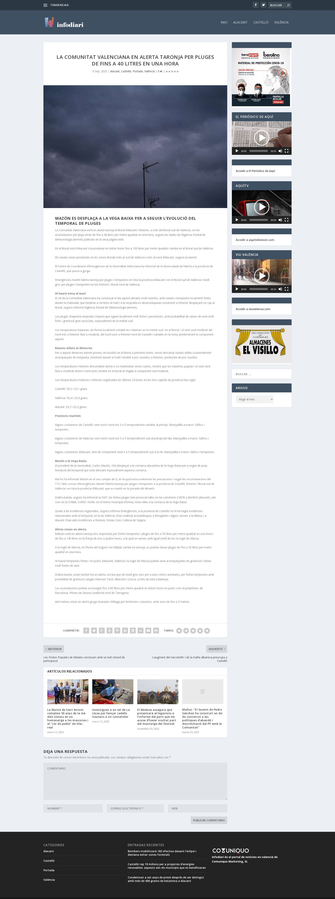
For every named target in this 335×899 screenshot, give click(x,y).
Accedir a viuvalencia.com (253, 309)
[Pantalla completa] (286, 151)
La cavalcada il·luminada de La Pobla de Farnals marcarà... (106, 5)
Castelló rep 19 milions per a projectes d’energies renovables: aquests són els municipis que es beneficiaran (167, 865)
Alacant (240, 22)
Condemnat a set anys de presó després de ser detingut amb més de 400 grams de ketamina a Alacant (166, 879)
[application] (262, 138)
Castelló (261, 22)
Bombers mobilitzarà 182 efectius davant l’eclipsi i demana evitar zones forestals (162, 852)
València (281, 22)
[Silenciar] (280, 151)
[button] (261, 138)
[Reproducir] (237, 151)
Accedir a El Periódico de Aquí (255, 171)
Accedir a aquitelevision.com (255, 240)
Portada (138, 71)
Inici (224, 22)
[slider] (259, 151)
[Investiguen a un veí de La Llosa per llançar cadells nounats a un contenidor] (112, 691)
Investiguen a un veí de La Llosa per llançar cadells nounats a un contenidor (111, 713)
